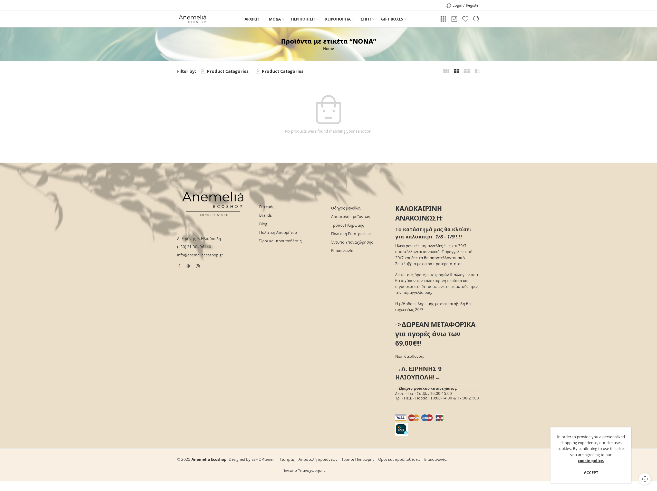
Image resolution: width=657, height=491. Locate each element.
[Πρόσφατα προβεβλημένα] (645, 479)
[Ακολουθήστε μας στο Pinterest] (188, 266)
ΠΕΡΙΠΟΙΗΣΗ (303, 19)
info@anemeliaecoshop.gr (200, 255)
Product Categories (227, 71)
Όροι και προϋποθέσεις (280, 240)
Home (328, 48)
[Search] (476, 19)
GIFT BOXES (392, 19)
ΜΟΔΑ (275, 19)
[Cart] (454, 19)
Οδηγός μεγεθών (346, 208)
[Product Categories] (443, 19)
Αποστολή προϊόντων (350, 216)
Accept (591, 472)
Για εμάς (266, 206)
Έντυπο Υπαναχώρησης (352, 242)
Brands (265, 215)
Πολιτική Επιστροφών (351, 233)
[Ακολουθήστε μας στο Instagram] (198, 266)
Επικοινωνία (342, 250)
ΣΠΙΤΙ (366, 19)
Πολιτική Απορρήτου (278, 232)
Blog (263, 224)
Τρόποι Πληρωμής (347, 225)
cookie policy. (591, 460)
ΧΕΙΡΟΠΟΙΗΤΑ (338, 19)
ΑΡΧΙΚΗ (252, 19)
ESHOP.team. (263, 459)
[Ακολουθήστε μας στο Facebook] (179, 266)
